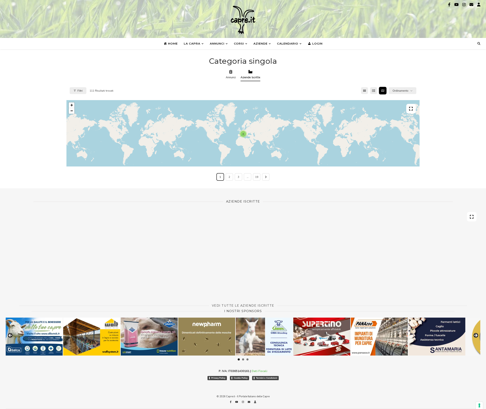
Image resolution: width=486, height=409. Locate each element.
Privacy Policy (218, 378)
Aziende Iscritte (250, 77)
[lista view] (373, 90)
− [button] (71, 110)
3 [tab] (247, 359)
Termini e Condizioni (266, 378)
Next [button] (475, 335)
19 (256, 177)
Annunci (217, 43)
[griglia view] (364, 90)
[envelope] (471, 4)
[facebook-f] (449, 4)
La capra (192, 43)
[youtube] (457, 4)
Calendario (287, 43)
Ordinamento (400, 90)
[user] (478, 4)
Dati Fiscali (259, 371)
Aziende (260, 43)
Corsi (239, 43)
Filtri (80, 90)
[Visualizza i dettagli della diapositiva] (40, 337)
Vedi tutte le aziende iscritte (243, 305)
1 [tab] (239, 359)
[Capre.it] (243, 20)
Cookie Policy (241, 378)
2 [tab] (243, 359)
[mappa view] (383, 90)
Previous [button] (10, 335)
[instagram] (464, 4)
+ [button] (71, 105)
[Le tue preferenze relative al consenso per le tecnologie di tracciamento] (479, 405)
